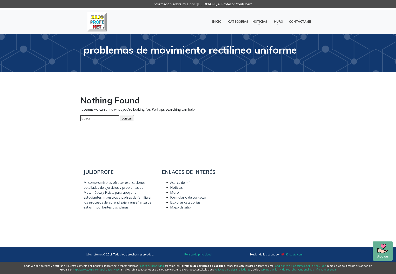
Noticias (259, 21)
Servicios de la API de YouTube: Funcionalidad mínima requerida (298, 269)
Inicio (217, 21)
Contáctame (300, 21)
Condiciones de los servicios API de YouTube (299, 266)
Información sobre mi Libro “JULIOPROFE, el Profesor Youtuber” (202, 4)
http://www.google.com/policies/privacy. (96, 269)
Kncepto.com (294, 254)
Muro (278, 21)
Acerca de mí (179, 182)
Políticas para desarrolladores (232, 269)
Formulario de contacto (188, 197)
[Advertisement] (276, 198)
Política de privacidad (198, 254)
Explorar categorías (185, 202)
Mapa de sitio (180, 207)
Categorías (238, 21)
